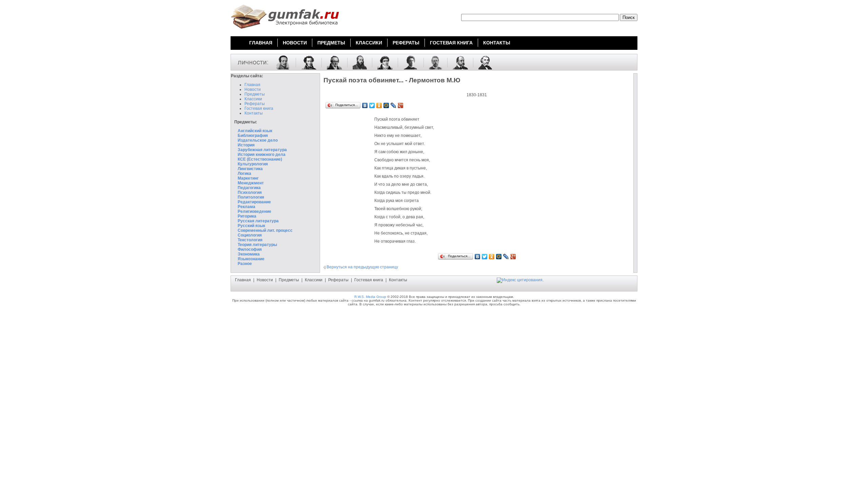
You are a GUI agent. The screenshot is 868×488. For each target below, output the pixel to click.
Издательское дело (258, 140)
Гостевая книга (258, 108)
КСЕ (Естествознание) (260, 159)
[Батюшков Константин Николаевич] (382, 62)
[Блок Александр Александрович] (408, 62)
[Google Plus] (400, 105)
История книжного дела (261, 154)
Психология (250, 192)
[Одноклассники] (379, 105)
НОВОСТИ (295, 42)
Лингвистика (250, 168)
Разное (245, 263)
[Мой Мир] (386, 105)
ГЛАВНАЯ (260, 42)
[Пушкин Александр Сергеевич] (306, 62)
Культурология (253, 164)
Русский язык (251, 225)
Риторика (247, 216)
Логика (244, 173)
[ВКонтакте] (365, 105)
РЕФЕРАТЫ (406, 42)
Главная (252, 84)
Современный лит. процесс (265, 230)
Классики (253, 99)
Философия (250, 249)
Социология (250, 235)
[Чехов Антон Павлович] (433, 62)
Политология (251, 197)
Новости (252, 89)
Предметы (254, 94)
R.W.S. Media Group (370, 297)
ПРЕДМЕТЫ (331, 42)
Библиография (253, 135)
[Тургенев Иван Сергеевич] (482, 62)
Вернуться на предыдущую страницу (362, 267)
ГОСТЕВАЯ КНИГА (451, 42)
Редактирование (254, 202)
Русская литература (258, 221)
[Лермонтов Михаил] (280, 62)
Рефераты (254, 103)
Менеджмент (251, 183)
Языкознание (251, 259)
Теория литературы (257, 244)
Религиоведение (254, 211)
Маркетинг (248, 178)
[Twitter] (372, 105)
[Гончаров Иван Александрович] (458, 62)
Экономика (249, 254)
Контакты (253, 113)
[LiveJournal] (393, 105)
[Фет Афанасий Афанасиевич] (357, 62)
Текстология (250, 240)
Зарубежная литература (262, 149)
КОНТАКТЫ (496, 42)
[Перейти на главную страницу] (285, 29)
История (246, 145)
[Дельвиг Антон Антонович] (332, 62)
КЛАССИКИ (369, 42)
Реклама (246, 206)
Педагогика (249, 187)
